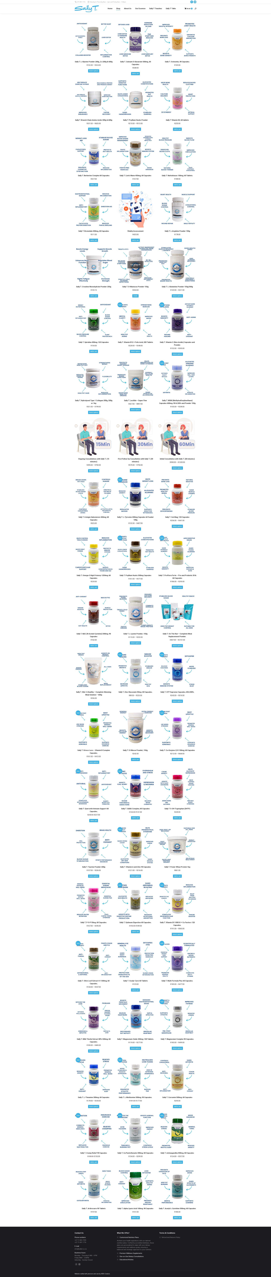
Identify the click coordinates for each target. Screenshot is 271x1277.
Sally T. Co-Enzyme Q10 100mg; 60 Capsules (177, 750)
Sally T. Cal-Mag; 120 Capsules (177, 517)
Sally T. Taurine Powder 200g (93, 867)
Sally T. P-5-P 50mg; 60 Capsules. (93, 922)
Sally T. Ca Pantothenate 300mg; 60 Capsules (135, 1153)
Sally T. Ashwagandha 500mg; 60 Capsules (177, 1153)
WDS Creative (105, 1274)
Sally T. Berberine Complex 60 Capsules (93, 176)
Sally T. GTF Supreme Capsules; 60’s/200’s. (177, 692)
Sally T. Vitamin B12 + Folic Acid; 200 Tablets (135, 342)
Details (135, 296)
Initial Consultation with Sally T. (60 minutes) (177, 459)
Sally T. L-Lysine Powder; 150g (135, 634)
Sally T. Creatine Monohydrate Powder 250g (93, 287)
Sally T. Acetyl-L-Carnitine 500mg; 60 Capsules (177, 1209)
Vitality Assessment (135, 231)
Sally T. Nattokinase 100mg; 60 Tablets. (177, 176)
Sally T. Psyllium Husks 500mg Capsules (135, 575)
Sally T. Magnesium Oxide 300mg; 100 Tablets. (135, 1039)
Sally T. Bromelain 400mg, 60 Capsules (93, 231)
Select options (93, 71)
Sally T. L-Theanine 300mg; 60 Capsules (93, 1097)
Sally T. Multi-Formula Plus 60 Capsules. (177, 981)
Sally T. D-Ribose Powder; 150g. (135, 750)
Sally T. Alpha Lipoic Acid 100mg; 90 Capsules (135, 1209)
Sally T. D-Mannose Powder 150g (135, 287)
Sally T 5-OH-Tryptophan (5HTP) (177, 809)
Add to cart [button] (135, 73)
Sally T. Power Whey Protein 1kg (177, 867)
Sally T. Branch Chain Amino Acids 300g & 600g (93, 120)
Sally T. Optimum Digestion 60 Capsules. (135, 922)
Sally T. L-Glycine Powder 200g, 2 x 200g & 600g (94, 62)
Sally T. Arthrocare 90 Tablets (94, 1209)
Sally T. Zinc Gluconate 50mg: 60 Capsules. (135, 692)
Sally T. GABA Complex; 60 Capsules (135, 809)
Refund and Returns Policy (171, 1237)
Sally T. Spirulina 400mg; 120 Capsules (94, 342)
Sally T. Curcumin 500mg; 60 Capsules (177, 1097)
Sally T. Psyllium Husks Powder (135, 120)
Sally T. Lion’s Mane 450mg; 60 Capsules (135, 176)
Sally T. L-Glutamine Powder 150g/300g (177, 287)
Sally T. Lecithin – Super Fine (135, 400)
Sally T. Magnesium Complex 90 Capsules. (177, 1039)
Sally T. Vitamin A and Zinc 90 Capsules (135, 867)
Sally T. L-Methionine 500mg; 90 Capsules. (135, 1097)
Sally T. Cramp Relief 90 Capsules (93, 1153)
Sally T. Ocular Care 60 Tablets (135, 981)
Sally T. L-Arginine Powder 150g (177, 231)
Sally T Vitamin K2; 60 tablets (177, 120)
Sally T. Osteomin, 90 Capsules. (177, 62)
